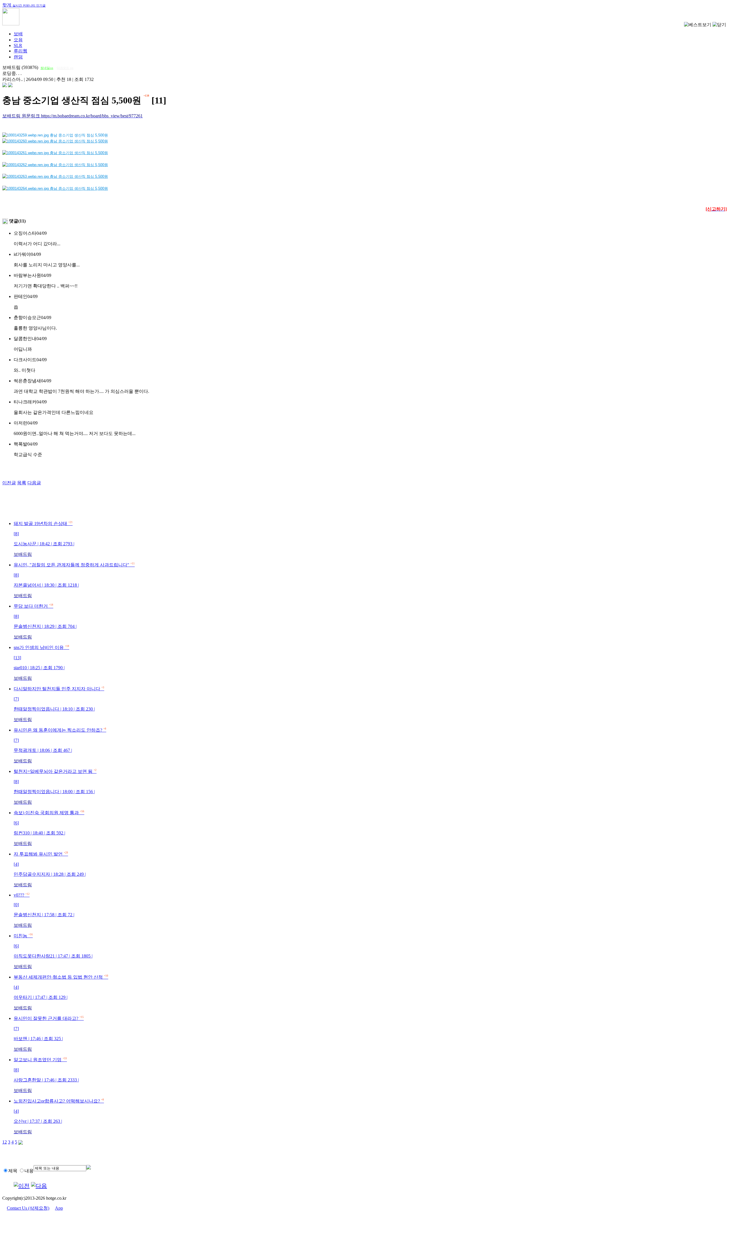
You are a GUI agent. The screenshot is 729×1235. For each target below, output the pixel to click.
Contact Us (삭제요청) (28, 1208)
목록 (21, 482)
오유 (18, 39)
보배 (18, 33)
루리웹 (20, 50)
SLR (18, 45)
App (59, 1208)
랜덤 (18, 56)
